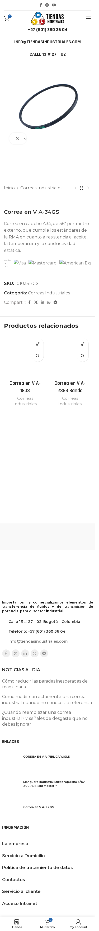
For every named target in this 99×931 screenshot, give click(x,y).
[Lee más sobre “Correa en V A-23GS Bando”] (82, 344)
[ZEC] (25, 536)
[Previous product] (75, 188)
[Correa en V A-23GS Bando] (70, 356)
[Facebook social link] (40, 5)
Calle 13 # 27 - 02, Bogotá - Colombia (44, 621)
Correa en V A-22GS (38, 807)
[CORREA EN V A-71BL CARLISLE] (10, 763)
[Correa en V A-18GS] (25, 356)
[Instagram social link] (47, 5)
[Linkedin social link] (42, 302)
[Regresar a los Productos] (81, 188)
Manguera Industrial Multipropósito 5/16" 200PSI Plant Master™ (54, 784)
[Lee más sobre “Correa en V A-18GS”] (37, 344)
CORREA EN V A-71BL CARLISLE (46, 756)
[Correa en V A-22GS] (10, 813)
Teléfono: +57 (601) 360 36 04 (36, 631)
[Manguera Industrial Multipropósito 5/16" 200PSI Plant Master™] (10, 788)
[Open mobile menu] (88, 18)
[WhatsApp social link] (49, 302)
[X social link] (35, 302)
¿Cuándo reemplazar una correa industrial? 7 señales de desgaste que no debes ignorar (45, 718)
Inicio (9, 187)
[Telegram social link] (55, 302)
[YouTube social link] (54, 5)
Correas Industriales (41, 187)
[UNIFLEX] (70, 536)
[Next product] (88, 188)
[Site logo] (47, 17)
